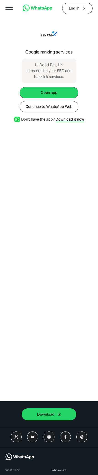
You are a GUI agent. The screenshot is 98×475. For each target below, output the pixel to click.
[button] (9, 8)
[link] (37, 10)
